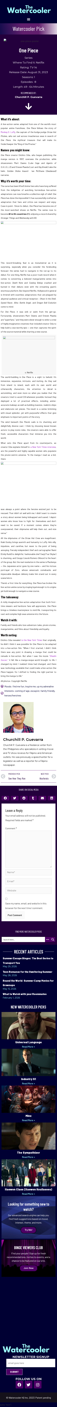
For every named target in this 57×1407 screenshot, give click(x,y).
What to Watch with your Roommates (25, 994)
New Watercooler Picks (28, 1006)
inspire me (30, 686)
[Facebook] (19, 1384)
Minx (28, 1115)
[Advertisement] (28, 1307)
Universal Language (28, 1042)
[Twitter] (28, 1384)
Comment (11, 828)
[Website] (28, 891)
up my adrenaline (45, 686)
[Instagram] (37, 1384)
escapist (35, 690)
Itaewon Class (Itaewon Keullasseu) (28, 1189)
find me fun (18, 686)
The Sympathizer (28, 1152)
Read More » (28, 1046)
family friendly (48, 690)
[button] (28, 19)
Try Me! (28, 1230)
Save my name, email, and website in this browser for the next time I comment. (26, 905)
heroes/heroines (12, 695)
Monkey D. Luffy (8, 132)
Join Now (29, 1268)
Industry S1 (28, 1079)
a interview (43, 447)
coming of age (22, 690)
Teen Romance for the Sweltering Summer (27, 971)
